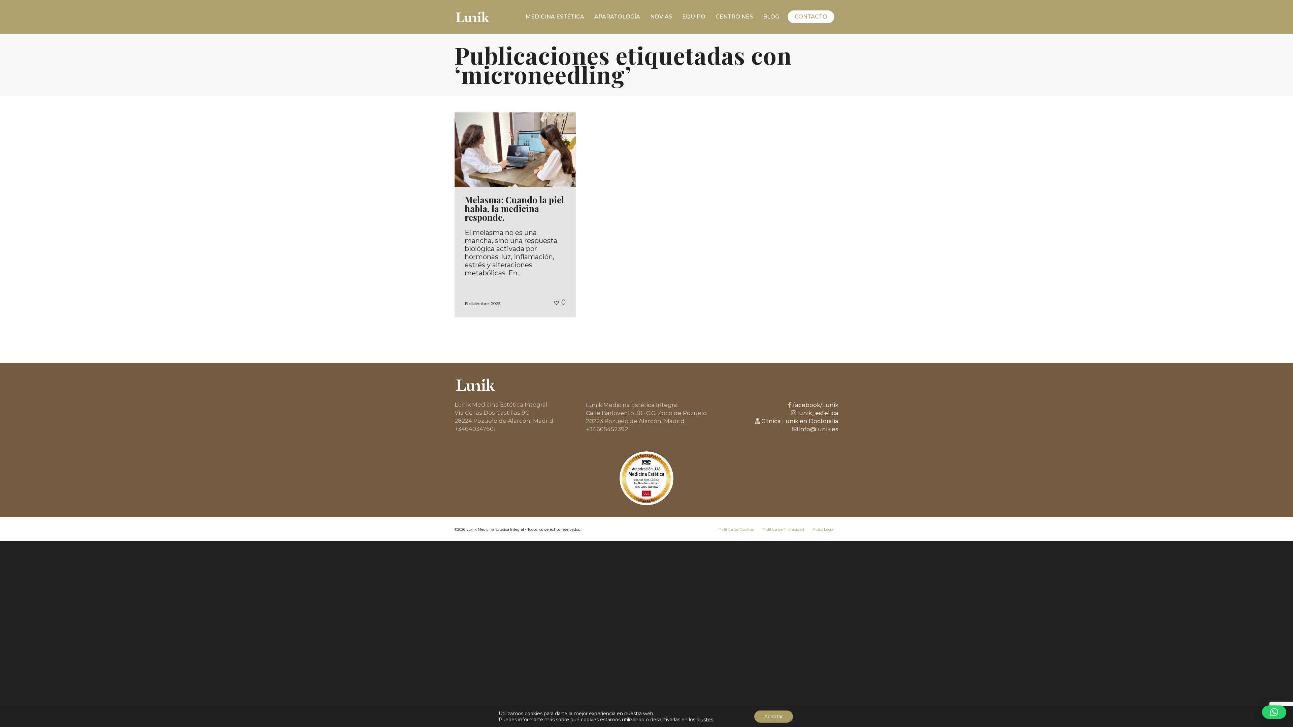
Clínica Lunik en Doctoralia (799, 421)
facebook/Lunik (815, 405)
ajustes (705, 720)
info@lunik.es (818, 429)
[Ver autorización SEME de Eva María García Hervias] (646, 478)
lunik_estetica (817, 413)
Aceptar (773, 717)
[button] (1274, 712)
